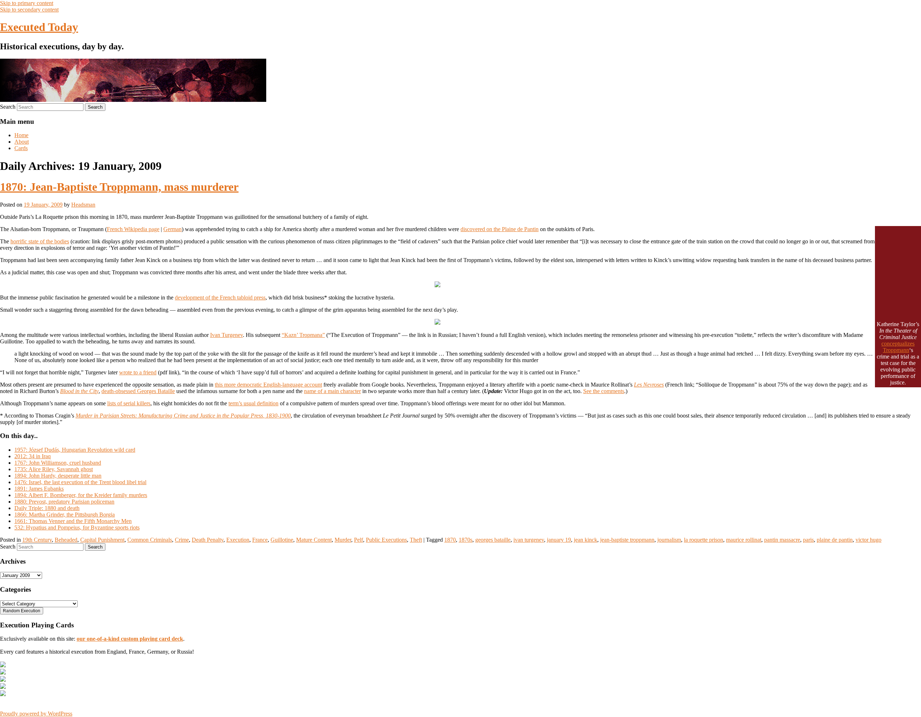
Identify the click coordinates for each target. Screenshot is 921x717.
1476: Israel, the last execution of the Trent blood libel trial (80, 482)
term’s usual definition (253, 403)
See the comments (603, 391)
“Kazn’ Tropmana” (303, 335)
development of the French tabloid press (220, 297)
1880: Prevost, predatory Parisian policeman (64, 502)
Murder (343, 540)
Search (7, 107)
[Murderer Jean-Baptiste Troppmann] (437, 285)
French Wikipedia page (133, 229)
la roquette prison (703, 540)
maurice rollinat (743, 540)
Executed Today (39, 27)
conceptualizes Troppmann (898, 347)
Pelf (358, 540)
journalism (669, 540)
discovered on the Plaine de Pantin (499, 229)
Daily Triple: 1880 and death (47, 508)
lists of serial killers (128, 403)
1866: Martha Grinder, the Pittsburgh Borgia (64, 514)
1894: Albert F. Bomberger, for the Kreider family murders (80, 495)
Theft (416, 540)
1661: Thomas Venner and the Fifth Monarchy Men (73, 521)
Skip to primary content (26, 3)
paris (808, 540)
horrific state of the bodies (39, 241)
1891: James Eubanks (39, 489)
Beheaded (66, 540)
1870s (465, 540)
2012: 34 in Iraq (32, 456)
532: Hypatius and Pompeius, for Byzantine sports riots (77, 527)
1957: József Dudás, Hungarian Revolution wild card (74, 450)
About (21, 142)
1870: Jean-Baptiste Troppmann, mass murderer (119, 186)
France (260, 540)
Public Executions (386, 540)
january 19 (559, 540)
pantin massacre (782, 540)
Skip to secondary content (29, 9)
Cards (21, 148)
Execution (237, 540)
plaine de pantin (835, 540)
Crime (182, 540)
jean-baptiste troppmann (627, 540)
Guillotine (282, 540)
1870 (450, 540)
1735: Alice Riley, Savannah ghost (53, 469)
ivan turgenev (528, 540)
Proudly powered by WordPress (36, 714)
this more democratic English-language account (268, 385)
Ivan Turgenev (226, 335)
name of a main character (332, 391)
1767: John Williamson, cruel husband (57, 463)
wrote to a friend (137, 372)
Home (21, 135)
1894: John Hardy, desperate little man (57, 476)
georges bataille (493, 540)
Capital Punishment (102, 540)
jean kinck (585, 540)
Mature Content (314, 540)
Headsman (83, 205)
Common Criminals (149, 540)
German (172, 229)
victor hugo (868, 540)
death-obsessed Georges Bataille (138, 391)
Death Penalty (207, 540)
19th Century (37, 540)
